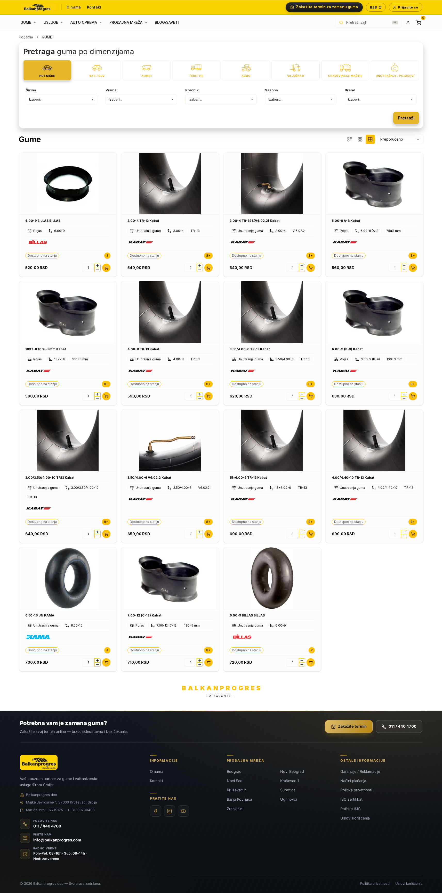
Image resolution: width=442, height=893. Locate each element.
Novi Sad (235, 780)
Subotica (287, 790)
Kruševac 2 (236, 790)
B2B (373, 7)
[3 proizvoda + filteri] (349, 139)
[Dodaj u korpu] (106, 268)
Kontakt (94, 7)
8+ (208, 255)
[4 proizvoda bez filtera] (370, 139)
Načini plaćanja (353, 780)
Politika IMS (350, 809)
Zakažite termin (352, 726)
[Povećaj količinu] (97, 266)
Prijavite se (408, 7)
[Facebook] (155, 811)
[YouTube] (183, 811)
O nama (74, 7)
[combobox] (400, 139)
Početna (26, 37)
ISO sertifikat (351, 799)
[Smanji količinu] (97, 270)
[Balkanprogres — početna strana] (38, 7)
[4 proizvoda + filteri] (360, 139)
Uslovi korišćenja (355, 818)
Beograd (234, 771)
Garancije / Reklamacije (360, 771)
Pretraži (406, 117)
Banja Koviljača (239, 799)
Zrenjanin (234, 809)
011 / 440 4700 (402, 726)
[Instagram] (169, 811)
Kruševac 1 (289, 780)
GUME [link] (47, 37)
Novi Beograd (292, 771)
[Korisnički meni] (408, 22)
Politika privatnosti (356, 790)
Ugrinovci (288, 799)
